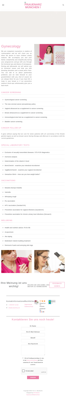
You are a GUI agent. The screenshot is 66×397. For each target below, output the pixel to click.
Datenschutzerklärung (32, 360)
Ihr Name (33, 326)
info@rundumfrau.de (14, 307)
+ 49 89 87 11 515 (13, 305)
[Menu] (3, 5)
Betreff (33, 338)
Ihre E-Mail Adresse (33, 332)
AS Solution (36, 392)
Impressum (28, 304)
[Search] (63, 5)
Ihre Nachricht (33, 344)
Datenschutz (29, 306)
